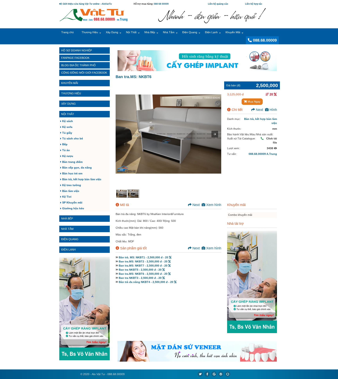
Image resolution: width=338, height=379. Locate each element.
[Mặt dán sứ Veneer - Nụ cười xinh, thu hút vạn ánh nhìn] (197, 351)
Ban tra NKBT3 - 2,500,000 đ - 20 (140, 277)
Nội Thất (131, 32)
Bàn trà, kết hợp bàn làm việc (81, 179)
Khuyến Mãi (233, 32)
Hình (273, 110)
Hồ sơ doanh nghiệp (76, 50)
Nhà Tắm (168, 32)
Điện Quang (189, 32)
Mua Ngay (253, 101)
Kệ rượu (67, 156)
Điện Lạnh (211, 32)
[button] (214, 134)
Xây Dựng (112, 32)
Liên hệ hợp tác (253, 4)
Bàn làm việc (70, 191)
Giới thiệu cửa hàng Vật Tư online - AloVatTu (87, 4)
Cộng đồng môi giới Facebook (84, 72)
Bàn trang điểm (72, 161)
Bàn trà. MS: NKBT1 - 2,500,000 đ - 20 (144, 257)
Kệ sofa (67, 126)
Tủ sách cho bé (72, 138)
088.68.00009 (264, 40)
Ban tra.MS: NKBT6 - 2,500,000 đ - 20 (143, 273)
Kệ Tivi (66, 196)
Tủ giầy (67, 132)
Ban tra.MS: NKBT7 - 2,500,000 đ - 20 (143, 265)
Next (259, 110)
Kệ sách (67, 121)
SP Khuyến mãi (72, 202)
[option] (121, 194)
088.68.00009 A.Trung (263, 153)
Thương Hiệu (90, 32)
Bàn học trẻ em (72, 173)
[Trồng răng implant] (84, 308)
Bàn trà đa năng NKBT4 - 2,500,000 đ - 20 (146, 282)
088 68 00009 (161, 4)
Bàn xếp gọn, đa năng (77, 167)
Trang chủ (67, 32)
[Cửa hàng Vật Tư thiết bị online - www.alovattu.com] (93, 14)
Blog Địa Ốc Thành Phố (78, 65)
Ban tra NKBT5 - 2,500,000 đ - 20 (140, 269)
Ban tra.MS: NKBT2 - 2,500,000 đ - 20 (143, 261)
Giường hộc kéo (73, 208)
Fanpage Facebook (75, 57)
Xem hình (213, 205)
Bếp (64, 144)
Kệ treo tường (71, 185)
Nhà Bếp (149, 32)
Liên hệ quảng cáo (218, 4)
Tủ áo (66, 150)
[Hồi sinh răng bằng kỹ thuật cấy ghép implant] (197, 60)
